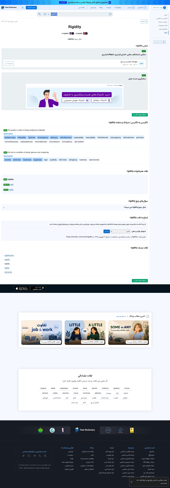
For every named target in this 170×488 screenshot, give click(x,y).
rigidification (9, 255)
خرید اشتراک (151, 469)
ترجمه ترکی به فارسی (128, 469)
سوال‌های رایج (163, 29)
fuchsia (126, 388)
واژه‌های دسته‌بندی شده (87, 459)
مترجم (151, 455)
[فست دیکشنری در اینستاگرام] (45, 456)
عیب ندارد (74, 402)
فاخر (84, 402)
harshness (27, 159)
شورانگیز (45, 398)
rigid (11, 184)
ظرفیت (94, 398)
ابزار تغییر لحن (110, 466)
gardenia (116, 388)
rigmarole (8, 272)
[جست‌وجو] (39, 14)
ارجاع (165, 33)
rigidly (11, 189)
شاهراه (126, 393)
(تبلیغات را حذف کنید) (112, 85)
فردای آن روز (95, 402)
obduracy (54, 137)
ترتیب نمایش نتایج (158, 42)
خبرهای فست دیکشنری (87, 466)
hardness (83, 159)
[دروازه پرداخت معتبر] (132, 430)
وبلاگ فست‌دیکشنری (88, 452)
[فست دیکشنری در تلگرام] (34, 456)
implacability (78, 137)
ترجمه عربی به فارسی (128, 473)
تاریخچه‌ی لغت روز (149, 473)
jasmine (94, 388)
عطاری (125, 398)
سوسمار (108, 393)
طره (67, 398)
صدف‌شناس (57, 398)
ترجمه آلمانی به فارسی (128, 455)
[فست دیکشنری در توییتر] (40, 456)
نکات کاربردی (90, 462)
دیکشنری (151, 452)
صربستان (84, 398)
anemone (65, 393)
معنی (165, 15)
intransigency (115, 137)
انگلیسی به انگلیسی (161, 18)
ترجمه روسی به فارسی (128, 476)
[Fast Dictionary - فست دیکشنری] (9, 7)
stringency (73, 159)
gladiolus (98, 393)
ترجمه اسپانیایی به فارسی (127, 462)
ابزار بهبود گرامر (109, 452)
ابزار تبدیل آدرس (109, 469)
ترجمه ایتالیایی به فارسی (127, 466)
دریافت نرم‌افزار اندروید (148, 459)
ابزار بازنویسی (110, 455)
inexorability (90, 137)
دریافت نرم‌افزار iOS (148, 462)
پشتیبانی (70, 452)
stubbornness (10, 137)
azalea (55, 393)
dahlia (53, 388)
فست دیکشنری (28, 465)
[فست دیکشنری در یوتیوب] (29, 456)
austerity (53, 159)
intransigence (43, 137)
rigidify (7, 259)
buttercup (86, 393)
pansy (85, 388)
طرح (74, 398)
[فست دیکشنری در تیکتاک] (23, 456)
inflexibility (22, 137)
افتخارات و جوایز (89, 469)
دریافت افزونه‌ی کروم (148, 466)
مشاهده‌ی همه (121, 316)
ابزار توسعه (111, 459)
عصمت (116, 398)
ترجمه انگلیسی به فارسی (127, 452)
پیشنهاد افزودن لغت (67, 462)
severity (8, 159)
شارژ (117, 393)
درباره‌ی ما (70, 455)
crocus (76, 393)
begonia (43, 388)
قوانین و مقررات (69, 469)
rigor (46, 159)
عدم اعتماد (105, 398)
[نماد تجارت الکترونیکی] (120, 430)
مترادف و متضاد (162, 22)
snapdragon (64, 388)
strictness (17, 159)
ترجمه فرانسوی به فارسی (127, 459)
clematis (45, 393)
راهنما (71, 459)
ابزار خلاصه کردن (109, 462)
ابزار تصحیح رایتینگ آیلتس (106, 473)
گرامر (92, 455)
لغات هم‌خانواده (162, 26)
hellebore (105, 388)
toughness (38, 159)
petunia (75, 388)
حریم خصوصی (69, 466)
